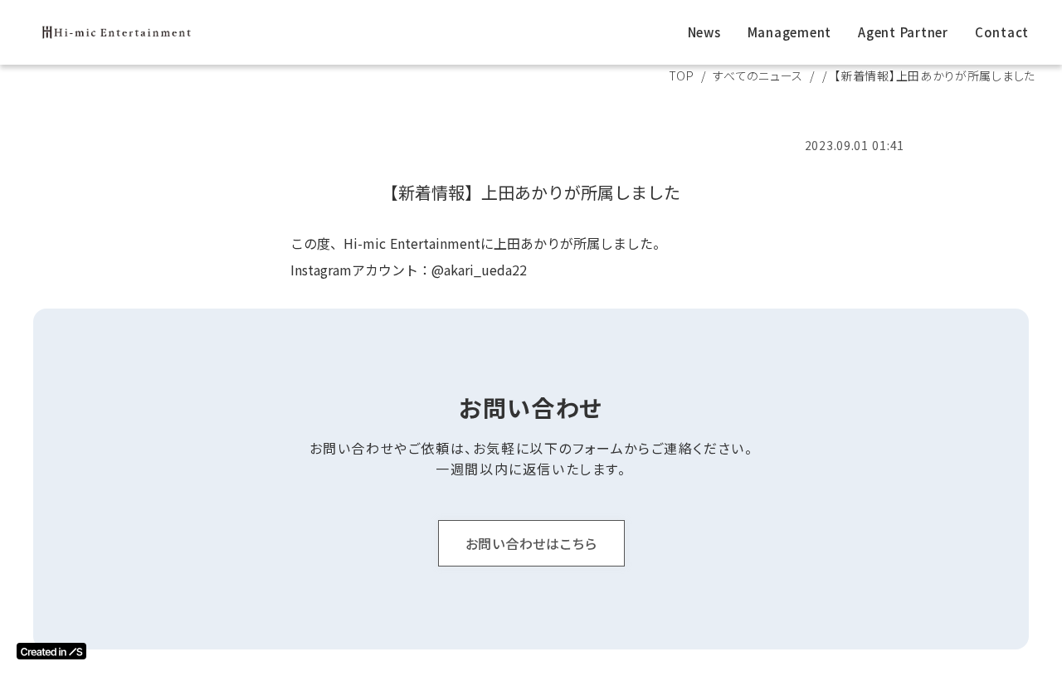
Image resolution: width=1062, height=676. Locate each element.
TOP (681, 75)
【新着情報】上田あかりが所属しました (531, 192)
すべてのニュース (758, 75)
